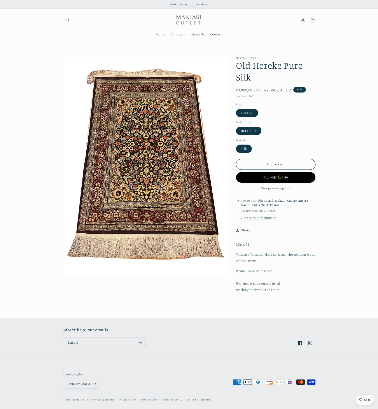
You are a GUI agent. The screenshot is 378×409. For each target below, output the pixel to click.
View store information (258, 218)
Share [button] (245, 230)
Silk (244, 148)
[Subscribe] (140, 342)
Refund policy (127, 399)
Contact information (199, 399)
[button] (68, 20)
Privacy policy (149, 399)
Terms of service (172, 399)
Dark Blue (248, 131)
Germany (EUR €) (79, 383)
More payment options (276, 188)
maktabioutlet (81, 399)
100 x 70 (247, 113)
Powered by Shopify (102, 399)
